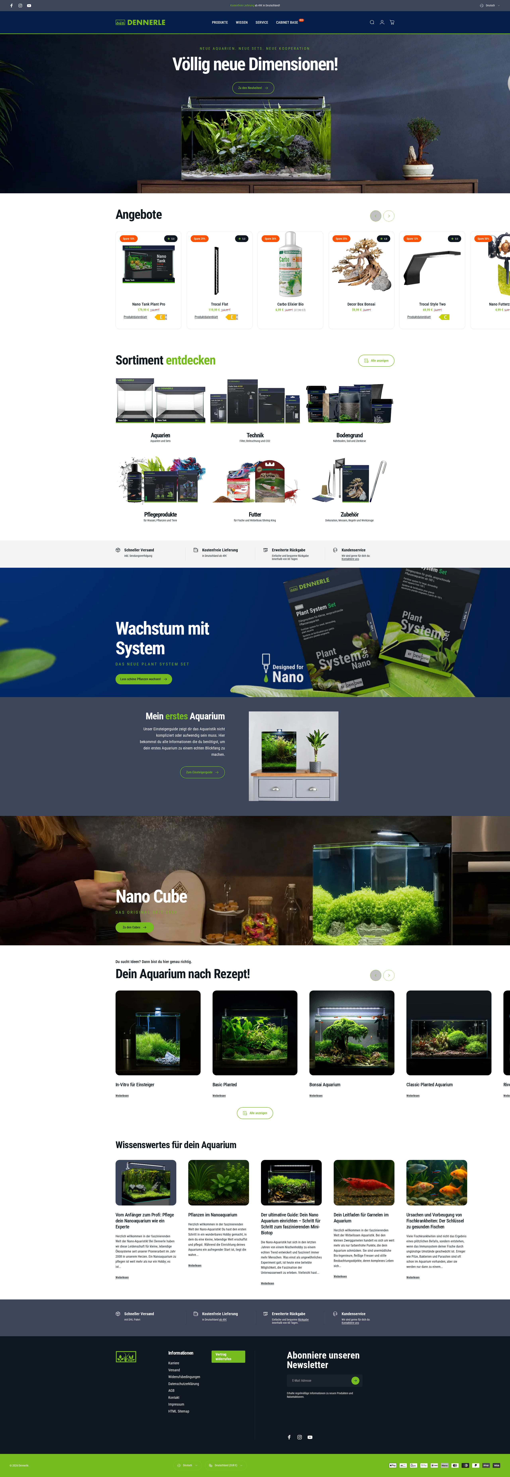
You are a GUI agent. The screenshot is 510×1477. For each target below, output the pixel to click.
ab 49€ (223, 1319)
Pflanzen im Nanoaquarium (212, 1215)
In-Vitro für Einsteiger (135, 1084)
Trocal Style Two (432, 304)
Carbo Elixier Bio (290, 304)
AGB (171, 1390)
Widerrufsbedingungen (184, 1377)
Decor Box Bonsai (361, 304)
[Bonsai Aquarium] (351, 1033)
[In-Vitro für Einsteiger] (158, 1033)
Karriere (173, 1363)
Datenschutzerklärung (183, 1384)
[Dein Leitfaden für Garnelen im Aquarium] (364, 1182)
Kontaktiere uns (350, 559)
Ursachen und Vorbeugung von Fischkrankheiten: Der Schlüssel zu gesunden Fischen (435, 1221)
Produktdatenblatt (135, 317)
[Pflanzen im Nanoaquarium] (218, 1182)
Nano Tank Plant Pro (148, 304)
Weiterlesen (122, 1095)
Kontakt (173, 1397)
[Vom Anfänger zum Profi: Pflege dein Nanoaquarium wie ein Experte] (146, 1182)
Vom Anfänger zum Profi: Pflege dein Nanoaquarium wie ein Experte (145, 1221)
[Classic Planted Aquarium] (448, 1033)
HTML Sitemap (178, 1411)
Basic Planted (225, 1084)
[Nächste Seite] (388, 216)
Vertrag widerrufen (223, 1356)
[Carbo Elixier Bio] (290, 264)
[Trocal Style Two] (432, 264)
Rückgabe (303, 1319)
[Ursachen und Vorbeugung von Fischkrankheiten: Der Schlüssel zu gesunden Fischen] (436, 1182)
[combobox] (490, 5)
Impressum (176, 1404)
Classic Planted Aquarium (429, 1084)
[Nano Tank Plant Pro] (148, 264)
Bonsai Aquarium (324, 1084)
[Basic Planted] (255, 1033)
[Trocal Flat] (219, 264)
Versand (174, 1370)
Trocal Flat (219, 304)
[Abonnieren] (355, 1381)
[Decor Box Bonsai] (361, 264)
